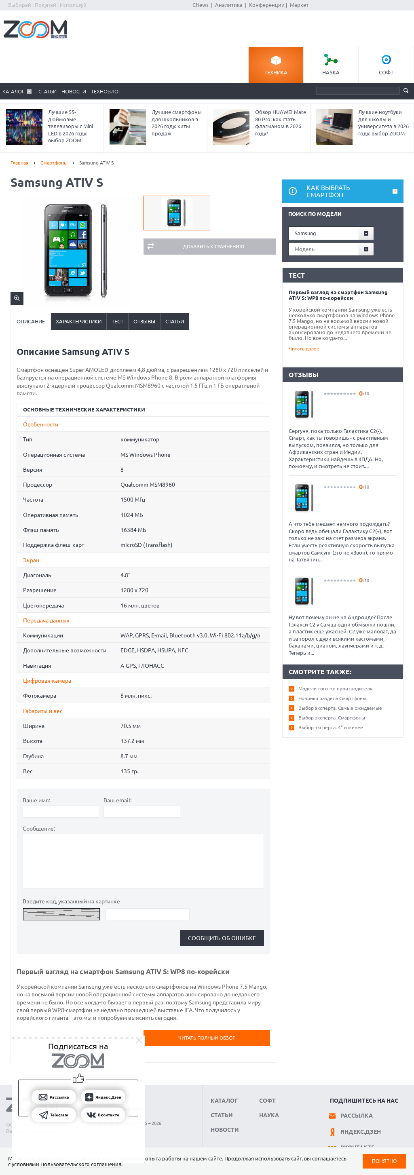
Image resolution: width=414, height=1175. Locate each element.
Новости (73, 91)
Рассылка (356, 1115)
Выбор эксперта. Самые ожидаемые (340, 708)
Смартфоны (54, 162)
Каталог (13, 91)
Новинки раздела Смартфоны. (333, 698)
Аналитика (229, 5)
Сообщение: (39, 828)
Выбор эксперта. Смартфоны (331, 717)
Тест (117, 321)
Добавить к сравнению (213, 246)
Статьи (47, 91)
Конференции (267, 5)
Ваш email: (117, 800)
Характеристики (78, 321)
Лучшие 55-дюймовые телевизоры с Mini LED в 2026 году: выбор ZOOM (70, 126)
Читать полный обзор (206, 1037)
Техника (275, 72)
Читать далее (304, 348)
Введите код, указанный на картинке (71, 901)
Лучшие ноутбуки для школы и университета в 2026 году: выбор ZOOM (383, 122)
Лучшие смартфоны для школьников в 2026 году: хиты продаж (177, 122)
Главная (20, 162)
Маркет (299, 5)
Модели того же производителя (335, 688)
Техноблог (106, 91)
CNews (200, 5)
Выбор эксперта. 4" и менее (330, 727)
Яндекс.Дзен (360, 1132)
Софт (386, 72)
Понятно (384, 1161)
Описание (31, 321)
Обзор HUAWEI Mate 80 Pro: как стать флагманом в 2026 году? (280, 122)
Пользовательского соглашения (80, 1164)
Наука (331, 72)
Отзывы (144, 321)
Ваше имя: (36, 800)
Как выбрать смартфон (328, 191)
